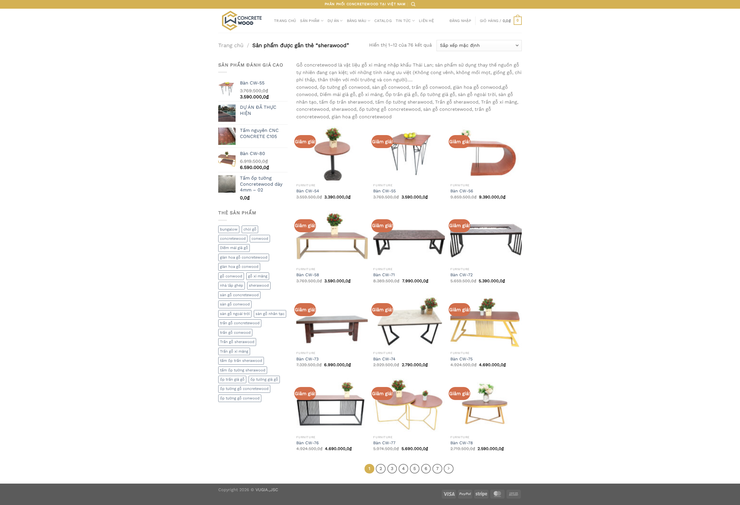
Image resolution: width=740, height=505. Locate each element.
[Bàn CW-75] (486, 321)
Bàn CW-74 (384, 359)
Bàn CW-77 (384, 443)
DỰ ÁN (333, 21)
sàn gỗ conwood (235, 304)
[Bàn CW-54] (332, 153)
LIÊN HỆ (426, 21)
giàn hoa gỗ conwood (239, 266)
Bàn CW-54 (307, 191)
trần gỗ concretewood (240, 323)
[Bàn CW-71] (409, 237)
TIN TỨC (403, 21)
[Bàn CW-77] (409, 405)
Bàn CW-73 (307, 359)
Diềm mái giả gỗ (234, 248)
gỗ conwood (231, 276)
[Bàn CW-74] (409, 321)
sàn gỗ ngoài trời (235, 314)
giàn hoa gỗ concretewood (243, 257)
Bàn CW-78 (461, 443)
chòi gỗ (249, 229)
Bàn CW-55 (384, 191)
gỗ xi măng (257, 276)
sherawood (259, 285)
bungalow (229, 229)
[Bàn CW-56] (486, 153)
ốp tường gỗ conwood (240, 398)
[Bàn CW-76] (332, 405)
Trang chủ (230, 45)
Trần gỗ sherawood (237, 342)
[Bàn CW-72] (486, 237)
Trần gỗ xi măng (234, 351)
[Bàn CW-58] (332, 237)
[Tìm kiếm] (413, 4)
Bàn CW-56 (461, 191)
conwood (259, 238)
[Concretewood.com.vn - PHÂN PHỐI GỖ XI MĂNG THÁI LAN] (241, 20)
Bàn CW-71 (384, 274)
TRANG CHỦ (285, 21)
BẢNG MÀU (357, 21)
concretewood (233, 238)
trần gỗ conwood (235, 332)
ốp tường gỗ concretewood (244, 388)
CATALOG (383, 21)
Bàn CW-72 (461, 274)
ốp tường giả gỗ (264, 379)
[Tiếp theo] (449, 469)
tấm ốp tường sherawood (242, 370)
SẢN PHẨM (309, 21)
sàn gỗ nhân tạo (270, 314)
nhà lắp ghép (231, 285)
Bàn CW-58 (307, 274)
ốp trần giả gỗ (232, 379)
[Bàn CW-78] (486, 405)
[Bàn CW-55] (409, 153)
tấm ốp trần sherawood (241, 360)
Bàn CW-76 (307, 443)
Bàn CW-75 (461, 359)
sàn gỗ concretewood (239, 295)
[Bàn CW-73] (332, 321)
